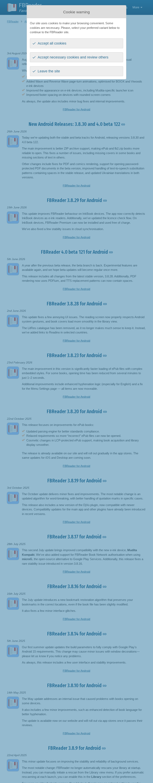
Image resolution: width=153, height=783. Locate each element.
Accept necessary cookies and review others (73, 57)
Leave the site (49, 71)
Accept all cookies (52, 43)
